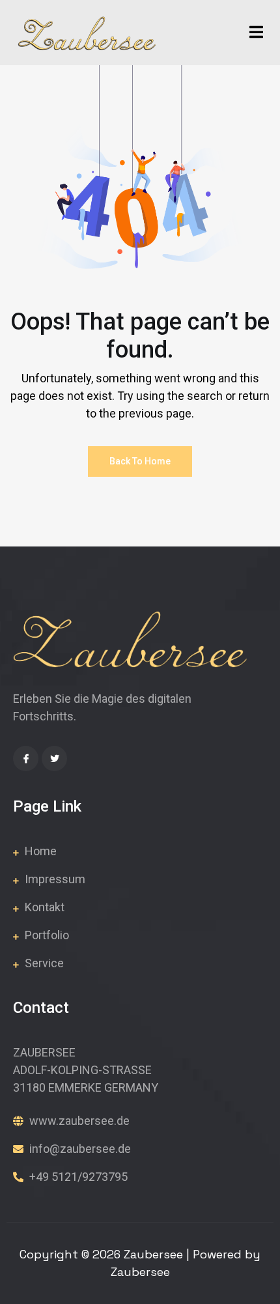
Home (39, 851)
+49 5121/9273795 (77, 1177)
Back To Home (140, 461)
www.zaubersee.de (78, 1120)
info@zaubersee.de (79, 1148)
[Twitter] (54, 758)
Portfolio (45, 935)
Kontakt (43, 907)
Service (43, 963)
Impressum (53, 879)
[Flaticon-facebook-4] (25, 758)
